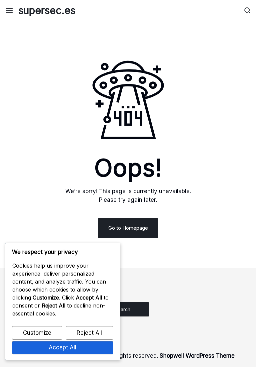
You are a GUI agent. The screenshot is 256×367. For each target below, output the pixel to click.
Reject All (89, 332)
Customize (37, 332)
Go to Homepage (128, 228)
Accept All (62, 347)
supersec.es (46, 10)
